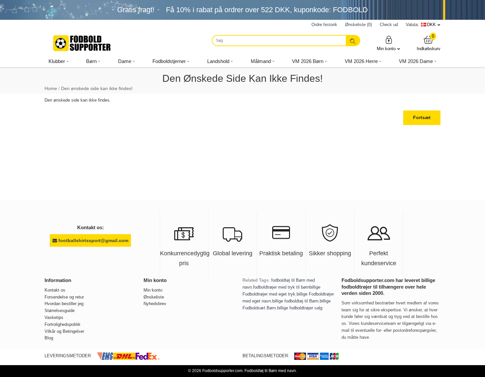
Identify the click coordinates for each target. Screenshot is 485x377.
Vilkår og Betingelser (64, 331)
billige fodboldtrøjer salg (299, 307)
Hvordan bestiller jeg (64, 303)
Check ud (389, 24)
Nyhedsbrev (155, 303)
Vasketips (54, 317)
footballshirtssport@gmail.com (92, 240)
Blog (49, 337)
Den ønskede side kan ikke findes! (97, 88)
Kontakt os (55, 290)
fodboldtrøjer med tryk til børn (281, 287)
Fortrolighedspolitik (63, 324)
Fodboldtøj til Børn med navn (270, 370)
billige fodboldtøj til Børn (295, 300)
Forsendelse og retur (64, 297)
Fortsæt (422, 117)
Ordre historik (324, 24)
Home (51, 88)
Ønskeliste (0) (358, 24)
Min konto (386, 48)
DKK (431, 24)
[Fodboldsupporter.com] (82, 43)
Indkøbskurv (428, 43)
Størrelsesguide (60, 310)
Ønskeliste (154, 297)
